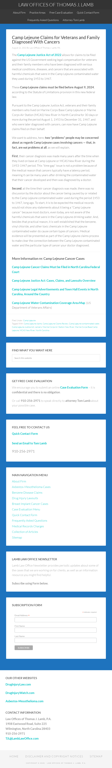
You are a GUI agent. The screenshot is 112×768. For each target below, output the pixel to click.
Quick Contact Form (25, 433)
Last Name (20, 636)
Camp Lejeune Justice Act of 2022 (39, 55)
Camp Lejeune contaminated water (84, 323)
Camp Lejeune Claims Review (55, 323)
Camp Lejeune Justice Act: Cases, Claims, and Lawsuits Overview (54, 280)
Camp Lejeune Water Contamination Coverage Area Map (48, 303)
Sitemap (17, 537)
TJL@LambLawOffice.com (22, 738)
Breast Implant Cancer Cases (30, 504)
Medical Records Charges (28, 526)
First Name (20, 626)
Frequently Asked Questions (29, 520)
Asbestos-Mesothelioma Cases (31, 487)
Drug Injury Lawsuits (25, 498)
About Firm (19, 481)
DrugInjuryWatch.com (20, 693)
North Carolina (42, 330)
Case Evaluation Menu (26, 509)
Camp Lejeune (29, 320)
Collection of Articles (25, 532)
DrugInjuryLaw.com (18, 684)
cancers (38, 327)
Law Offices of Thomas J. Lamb (56, 4)
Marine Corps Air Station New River (58, 327)
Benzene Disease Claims (27, 492)
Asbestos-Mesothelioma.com (24, 701)
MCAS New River (27, 330)
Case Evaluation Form (74, 387)
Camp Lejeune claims (33, 323)
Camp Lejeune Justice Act (23, 327)
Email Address (22, 615)
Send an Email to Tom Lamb (29, 443)
